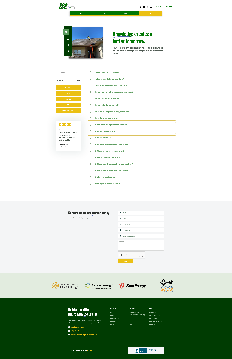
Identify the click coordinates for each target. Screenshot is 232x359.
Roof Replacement (134, 321)
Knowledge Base (115, 318)
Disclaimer (152, 325)
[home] (67, 6)
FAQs (151, 13)
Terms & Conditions (154, 315)
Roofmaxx (132, 318)
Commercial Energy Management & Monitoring (137, 313)
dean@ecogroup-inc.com (78, 327)
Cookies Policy (153, 318)
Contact (158, 7)
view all (78, 80)
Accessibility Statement (156, 321)
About (104, 13)
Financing (169, 7)
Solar (130, 324)
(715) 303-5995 (75, 331)
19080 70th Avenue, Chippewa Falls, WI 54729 (84, 335)
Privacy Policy (153, 312)
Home (81, 13)
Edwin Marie (90, 350)
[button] (127, 13)
